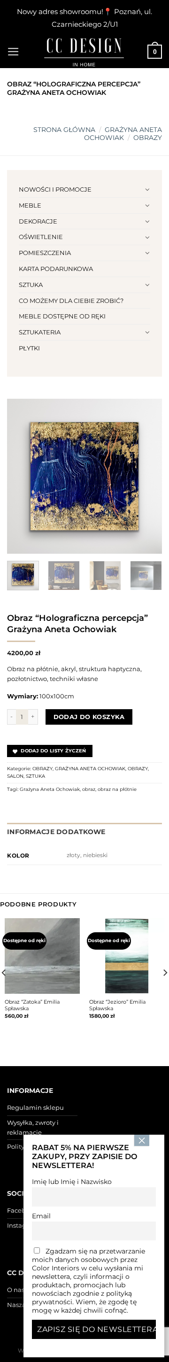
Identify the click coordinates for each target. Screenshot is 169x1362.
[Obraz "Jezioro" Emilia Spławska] (126, 955)
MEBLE (30, 205)
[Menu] (13, 51)
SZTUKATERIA (40, 332)
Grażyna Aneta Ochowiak (50, 789)
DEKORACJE (38, 221)
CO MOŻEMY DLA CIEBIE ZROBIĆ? (71, 300)
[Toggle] (147, 189)
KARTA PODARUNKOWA (56, 268)
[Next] (146, 476)
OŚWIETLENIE (41, 236)
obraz (88, 789)
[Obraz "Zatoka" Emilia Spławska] (42, 955)
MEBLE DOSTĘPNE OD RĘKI (62, 316)
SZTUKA (31, 284)
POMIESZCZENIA (45, 252)
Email (41, 1216)
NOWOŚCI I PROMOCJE (55, 189)
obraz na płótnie (117, 789)
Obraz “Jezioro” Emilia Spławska (117, 1005)
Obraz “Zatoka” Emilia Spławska (32, 1005)
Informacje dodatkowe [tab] (56, 832)
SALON (15, 776)
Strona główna (64, 129)
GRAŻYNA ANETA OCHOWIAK (123, 133)
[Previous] (22, 476)
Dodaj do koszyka (89, 716)
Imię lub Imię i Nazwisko (72, 1181)
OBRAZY (147, 137)
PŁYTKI (29, 348)
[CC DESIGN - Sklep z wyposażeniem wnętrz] (84, 51)
